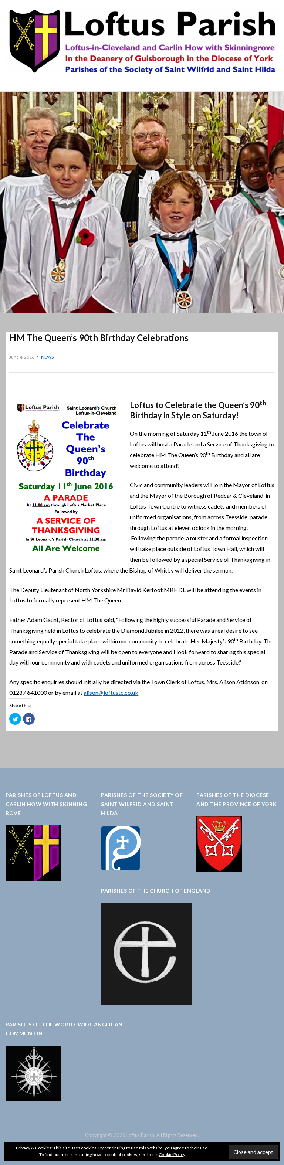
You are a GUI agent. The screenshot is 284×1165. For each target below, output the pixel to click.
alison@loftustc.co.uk (111, 692)
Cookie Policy (172, 1154)
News (47, 357)
